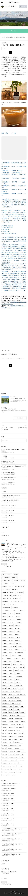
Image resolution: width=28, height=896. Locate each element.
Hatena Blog (12, 893)
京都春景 (3, 491)
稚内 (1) (18, 730)
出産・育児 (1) (11, 637)
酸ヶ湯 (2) (12, 754)
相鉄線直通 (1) (5, 724)
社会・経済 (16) (19, 727)
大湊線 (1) (23, 658)
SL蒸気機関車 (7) (5, 577)
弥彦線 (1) (4, 679)
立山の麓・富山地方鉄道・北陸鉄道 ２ (10, 495)
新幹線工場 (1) (19, 685)
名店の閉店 (4, 456)
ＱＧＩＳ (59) (5, 775)
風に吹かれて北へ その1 (7, 823)
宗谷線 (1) (22, 667)
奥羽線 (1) (22, 664)
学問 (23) (15, 667)
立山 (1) (21, 733)
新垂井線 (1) (4, 685)
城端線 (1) (14, 655)
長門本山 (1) (13, 760)
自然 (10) (21, 739)
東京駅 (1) (4, 700)
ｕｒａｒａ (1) (13, 775)
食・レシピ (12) (5, 769)
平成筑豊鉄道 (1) (18, 676)
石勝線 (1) (4, 727)
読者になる (23, 6)
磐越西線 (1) (11, 727)
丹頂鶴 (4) (19, 619)
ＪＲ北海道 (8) (12, 772)
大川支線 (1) (16, 658)
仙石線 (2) (11, 628)
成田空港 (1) (4, 682)
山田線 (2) (18, 673)
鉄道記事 (3, 780)
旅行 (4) (14, 688)
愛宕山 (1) (18, 679)
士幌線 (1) (20, 655)
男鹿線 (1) (4, 721)
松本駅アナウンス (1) (15, 703)
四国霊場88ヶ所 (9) (19, 652)
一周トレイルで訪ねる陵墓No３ (8, 472)
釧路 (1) (23, 754)
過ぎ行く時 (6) (20, 751)
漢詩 (2, 133)
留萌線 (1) (11, 721)
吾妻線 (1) (17, 649)
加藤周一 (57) (18, 640)
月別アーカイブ (5, 527)
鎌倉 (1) (21, 757)
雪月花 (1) (4, 763)
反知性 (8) (20, 646)
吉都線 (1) (11, 649)
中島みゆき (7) (12, 619)
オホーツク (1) (15, 589)
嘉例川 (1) (11, 652)
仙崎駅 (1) (4, 628)
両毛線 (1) (18, 616)
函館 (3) (18, 637)
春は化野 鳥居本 (22, 427)
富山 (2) (21, 670)
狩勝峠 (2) (11, 718)
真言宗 (3, 74)
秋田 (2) (4, 730)
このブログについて (6, 566)
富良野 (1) (4, 673)
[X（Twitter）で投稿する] (10, 52)
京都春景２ (4, 487)
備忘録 (3, 863)
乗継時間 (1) (12, 622)
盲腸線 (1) (23, 721)
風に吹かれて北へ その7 (7, 515)
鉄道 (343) (4, 757)
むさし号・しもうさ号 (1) (7, 586)
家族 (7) (10, 670)
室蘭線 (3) (4, 670)
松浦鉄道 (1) (4, 706)
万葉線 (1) (22, 610)
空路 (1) (15, 733)
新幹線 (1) (12, 685)
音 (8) (14, 766)
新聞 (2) (4, 688)
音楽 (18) (20, 766)
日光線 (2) (21, 688)
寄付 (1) (16, 670)
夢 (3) (3, 658)
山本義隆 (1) (11, 673)
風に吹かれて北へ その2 (7, 818)
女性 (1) (4, 667)
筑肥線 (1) (4, 736)
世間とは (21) (11, 616)
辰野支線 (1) (4, 751)
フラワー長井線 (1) (6, 607)
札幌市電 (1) (10, 697)
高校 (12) (20, 769)
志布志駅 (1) (11, 679)
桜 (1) (22, 706)
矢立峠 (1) (13, 724)
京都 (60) (11, 625)
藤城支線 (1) (4, 745)
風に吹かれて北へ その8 (7, 510)
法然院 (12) (4, 712)
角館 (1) (20, 745)
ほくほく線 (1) (5, 583)
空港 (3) (10, 733)
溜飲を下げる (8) (20, 715)
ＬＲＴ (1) (19, 772)
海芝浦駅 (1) (12, 715)
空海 (3, 48)
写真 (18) (4, 637)
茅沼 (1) (10, 742)
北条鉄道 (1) (11, 643)
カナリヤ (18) (5, 592)
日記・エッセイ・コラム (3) (8, 691)
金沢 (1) (17, 754)
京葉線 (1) (4, 625)
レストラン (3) (14, 610)
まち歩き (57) (13, 583)
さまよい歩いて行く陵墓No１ (8, 482)
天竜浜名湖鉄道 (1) (6, 664)
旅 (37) (9, 688)
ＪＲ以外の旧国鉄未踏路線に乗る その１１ (11, 839)
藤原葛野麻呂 (10, 64)
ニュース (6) (4, 604)
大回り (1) (9, 658)
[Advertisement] (14, 333)
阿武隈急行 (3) (21, 760)
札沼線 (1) (17, 697)
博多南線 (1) (13, 646)
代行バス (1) (17, 628)
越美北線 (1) (10, 748)
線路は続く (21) (12, 736)
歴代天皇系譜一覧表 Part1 (7, 461)
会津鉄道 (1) (11, 631)
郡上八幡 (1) (4, 754)
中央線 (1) (4, 619)
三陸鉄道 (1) (18, 613)
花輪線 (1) (4, 742)
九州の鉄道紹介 (5, 535)
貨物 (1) (4, 748)
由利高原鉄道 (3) (18, 718)
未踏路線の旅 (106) (21, 694)
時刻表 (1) (4, 694)
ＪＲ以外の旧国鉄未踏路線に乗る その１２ (11, 834)
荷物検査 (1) (16, 742)
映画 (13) (18, 691)
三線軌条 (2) (4, 613)
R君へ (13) (16, 574)
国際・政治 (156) (5, 655)
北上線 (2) (4, 643)
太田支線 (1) (14, 664)
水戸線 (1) (17, 709)
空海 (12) (4, 733)
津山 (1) (11, 712)
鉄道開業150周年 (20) (13, 757)
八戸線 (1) (4, 634)
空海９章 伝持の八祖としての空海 (18, 398)
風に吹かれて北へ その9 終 (8, 505)
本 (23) (3, 697)
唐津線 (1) (4, 652)
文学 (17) (18, 682)
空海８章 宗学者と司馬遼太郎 (12, 45)
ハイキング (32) (13, 604)
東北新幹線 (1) (12, 700)
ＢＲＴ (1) (4, 772)
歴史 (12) (11, 709)
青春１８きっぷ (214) (13, 763)
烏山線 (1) (4, 718)
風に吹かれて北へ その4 (7, 808)
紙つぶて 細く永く (10, 6)
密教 (10, 275)
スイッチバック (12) (17, 595)
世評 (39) (4, 616)
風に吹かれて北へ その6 (7, 520)
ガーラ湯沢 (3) (20, 592)
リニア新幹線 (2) (5, 610)
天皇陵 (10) (18, 661)
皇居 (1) (16, 721)
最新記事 (3, 446)
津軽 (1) (16, 712)
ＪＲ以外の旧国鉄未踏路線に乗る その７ (11, 854)
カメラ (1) (12, 592)
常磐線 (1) (11, 676)
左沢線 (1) (4, 676)
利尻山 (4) (11, 640)
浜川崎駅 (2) (4, 715)
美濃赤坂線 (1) (20, 736)
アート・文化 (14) (6, 589)
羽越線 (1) (4, 739)
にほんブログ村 (5, 873)
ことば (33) (16, 580)
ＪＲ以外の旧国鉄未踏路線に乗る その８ (11, 849)
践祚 (7, 62)
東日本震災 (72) (5, 703)
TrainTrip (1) (14, 577)
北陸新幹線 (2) (5, 646)
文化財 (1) (12, 682)
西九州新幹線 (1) (13, 745)
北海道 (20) (18, 643)
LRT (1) (9, 574)
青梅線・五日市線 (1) (6, 766)
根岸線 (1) (16, 706)
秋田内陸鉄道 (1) (11, 730)
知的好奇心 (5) (20, 724)
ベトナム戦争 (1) (15, 607)
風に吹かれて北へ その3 (7, 813)
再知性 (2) (17, 634)
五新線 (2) (19, 622)
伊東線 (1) (4, 631)
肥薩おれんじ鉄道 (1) (13, 739)
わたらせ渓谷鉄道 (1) (19, 586)
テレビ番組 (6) (5, 601)
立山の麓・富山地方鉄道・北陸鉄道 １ (10, 500)
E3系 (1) (4, 574)
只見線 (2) (4, 649)
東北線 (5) (19, 700)
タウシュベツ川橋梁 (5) (15, 598)
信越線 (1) (18, 631)
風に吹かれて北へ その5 (7, 803)
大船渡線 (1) (11, 661)
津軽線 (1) (22, 712)
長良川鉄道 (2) (5, 760)
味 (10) (23, 649)
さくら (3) (23, 580)
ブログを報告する (20, 893)
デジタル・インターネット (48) (17, 601)
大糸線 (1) (4, 661)
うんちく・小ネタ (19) (6, 580)
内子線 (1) (11, 634)
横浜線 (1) (4, 709)
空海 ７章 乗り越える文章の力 (8, 409)
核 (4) (11, 706)
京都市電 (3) (17, 625)
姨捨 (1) (9, 667)
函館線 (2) (4, 640)
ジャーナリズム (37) (6, 595)
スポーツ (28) (5, 598)
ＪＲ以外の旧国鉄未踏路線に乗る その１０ (11, 844)
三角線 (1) (12, 613)
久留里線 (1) (4, 622)
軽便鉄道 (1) (17, 748)
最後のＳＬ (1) (12, 694)
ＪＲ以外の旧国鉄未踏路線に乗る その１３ (11, 829)
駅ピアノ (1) (13, 769)
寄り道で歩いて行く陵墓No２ (8, 477)
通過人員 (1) (12, 751)
